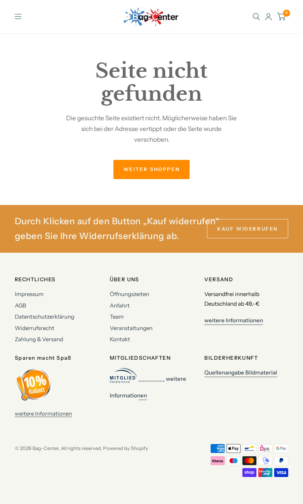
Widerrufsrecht (34, 328)
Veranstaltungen (131, 328)
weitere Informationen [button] (233, 320)
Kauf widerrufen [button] (247, 229)
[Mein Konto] (268, 16)
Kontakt (120, 339)
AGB (20, 305)
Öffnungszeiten (129, 294)
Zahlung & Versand (39, 339)
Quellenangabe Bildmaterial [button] (240, 372)
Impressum (29, 294)
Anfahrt (120, 305)
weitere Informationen (43, 413)
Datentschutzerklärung (44, 316)
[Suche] (256, 16)
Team (117, 316)
